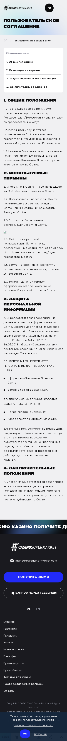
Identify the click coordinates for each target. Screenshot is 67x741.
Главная (9, 621)
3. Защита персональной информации (31, 78)
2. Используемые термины (23, 70)
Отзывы (9, 690)
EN (38, 609)
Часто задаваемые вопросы (24, 684)
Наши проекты (14, 649)
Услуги (8, 642)
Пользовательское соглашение (33, 725)
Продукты (11, 635)
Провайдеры (12, 670)
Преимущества (14, 663)
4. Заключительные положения (26, 86)
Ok (25, 733)
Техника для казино (17, 677)
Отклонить (40, 733)
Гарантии (10, 628)
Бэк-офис (10, 656)
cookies (33, 716)
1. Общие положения (19, 61)
